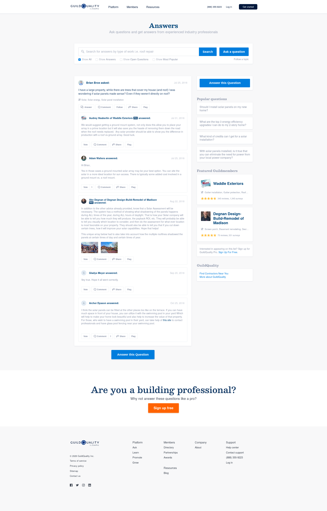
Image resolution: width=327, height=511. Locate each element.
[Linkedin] (89, 485)
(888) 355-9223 (214, 6)
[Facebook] (71, 485)
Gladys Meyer (97, 273)
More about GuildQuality (213, 276)
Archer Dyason (97, 303)
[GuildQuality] (85, 7)
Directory (169, 447)
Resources (152, 7)
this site (167, 320)
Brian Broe (93, 83)
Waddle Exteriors (123, 118)
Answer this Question (133, 354)
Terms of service (78, 460)
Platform (113, 7)
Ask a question (234, 51)
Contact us (75, 475)
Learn (136, 452)
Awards (168, 457)
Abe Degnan (96, 199)
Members (132, 7)
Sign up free (163, 407)
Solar (83, 99)
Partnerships (171, 452)
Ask (135, 447)
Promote (137, 457)
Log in (229, 6)
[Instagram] (83, 485)
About (198, 447)
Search (208, 51)
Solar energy (94, 99)
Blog (166, 473)
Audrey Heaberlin (99, 118)
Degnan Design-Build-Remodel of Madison (132, 199)
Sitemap (74, 471)
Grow (136, 462)
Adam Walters (97, 158)
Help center (232, 447)
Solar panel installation (112, 99)
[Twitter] (77, 485)
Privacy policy (77, 465)
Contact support (235, 452)
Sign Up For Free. (228, 252)
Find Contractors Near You (214, 273)
